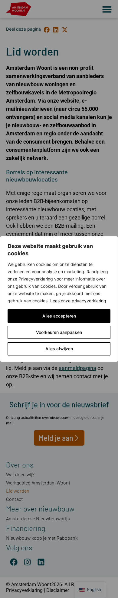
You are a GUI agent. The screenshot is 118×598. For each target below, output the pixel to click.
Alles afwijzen (59, 348)
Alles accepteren (59, 315)
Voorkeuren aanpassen (59, 332)
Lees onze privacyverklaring (78, 300)
